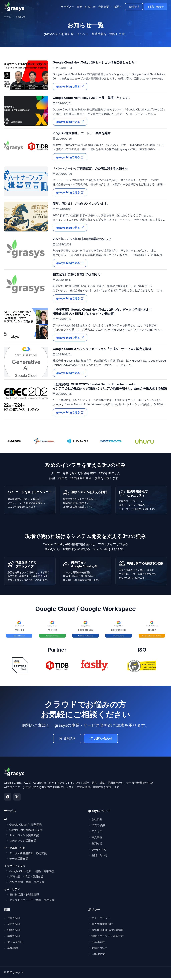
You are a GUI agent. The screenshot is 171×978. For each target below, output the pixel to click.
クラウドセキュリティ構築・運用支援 (32, 900)
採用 (7, 909)
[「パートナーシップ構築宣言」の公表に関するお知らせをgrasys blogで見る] (26, 181)
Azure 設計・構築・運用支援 (27, 882)
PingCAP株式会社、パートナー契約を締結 (82, 133)
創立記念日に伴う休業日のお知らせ (77, 274)
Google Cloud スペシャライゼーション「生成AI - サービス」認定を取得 (102, 349)
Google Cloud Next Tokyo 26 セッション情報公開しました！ (95, 62)
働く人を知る (15, 942)
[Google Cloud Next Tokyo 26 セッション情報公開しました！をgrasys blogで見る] (26, 75)
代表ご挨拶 (98, 825)
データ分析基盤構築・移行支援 (28, 853)
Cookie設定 (99, 954)
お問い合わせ (156, 6)
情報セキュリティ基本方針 (108, 936)
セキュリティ (12, 889)
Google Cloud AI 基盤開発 (25, 824)
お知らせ (90, 6)
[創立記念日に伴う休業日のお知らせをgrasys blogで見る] (26, 287)
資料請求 (134, 6)
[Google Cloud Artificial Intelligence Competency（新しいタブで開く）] (85, 628)
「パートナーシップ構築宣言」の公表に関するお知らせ (90, 168)
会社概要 (97, 819)
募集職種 (12, 948)
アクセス (97, 831)
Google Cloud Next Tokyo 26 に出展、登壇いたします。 (92, 97)
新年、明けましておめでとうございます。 (81, 203)
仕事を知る (14, 918)
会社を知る (14, 924)
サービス (10, 811)
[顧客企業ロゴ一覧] (85, 441)
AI (5, 819)
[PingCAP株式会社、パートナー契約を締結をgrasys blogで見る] (26, 146)
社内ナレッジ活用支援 (22, 840)
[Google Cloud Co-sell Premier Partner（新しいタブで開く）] (19, 628)
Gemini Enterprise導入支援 (25, 830)
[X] (17, 797)
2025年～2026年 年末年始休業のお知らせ (82, 239)
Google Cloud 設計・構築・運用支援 (31, 871)
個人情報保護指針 (102, 924)
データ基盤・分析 (14, 848)
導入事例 (97, 837)
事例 (79, 6)
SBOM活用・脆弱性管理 (24, 894)
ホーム (7, 16)
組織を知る (14, 930)
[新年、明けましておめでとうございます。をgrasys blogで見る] (26, 216)
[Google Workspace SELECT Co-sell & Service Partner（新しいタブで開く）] (152, 628)
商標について (100, 948)
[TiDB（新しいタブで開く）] (57, 665)
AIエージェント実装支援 (24, 835)
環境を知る (14, 936)
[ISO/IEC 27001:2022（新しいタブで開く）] (142, 665)
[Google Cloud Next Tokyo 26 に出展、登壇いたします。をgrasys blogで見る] (26, 111)
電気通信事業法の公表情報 (108, 930)
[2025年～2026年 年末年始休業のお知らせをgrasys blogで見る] (26, 252)
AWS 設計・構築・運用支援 (26, 876)
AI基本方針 (98, 942)
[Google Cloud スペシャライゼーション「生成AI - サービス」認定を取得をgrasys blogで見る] (26, 362)
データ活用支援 (18, 858)
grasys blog (99, 849)
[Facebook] (7, 797)
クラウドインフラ (14, 866)
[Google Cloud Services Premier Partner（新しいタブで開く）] (52, 628)
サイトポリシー (101, 918)
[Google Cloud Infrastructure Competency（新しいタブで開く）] (118, 628)
